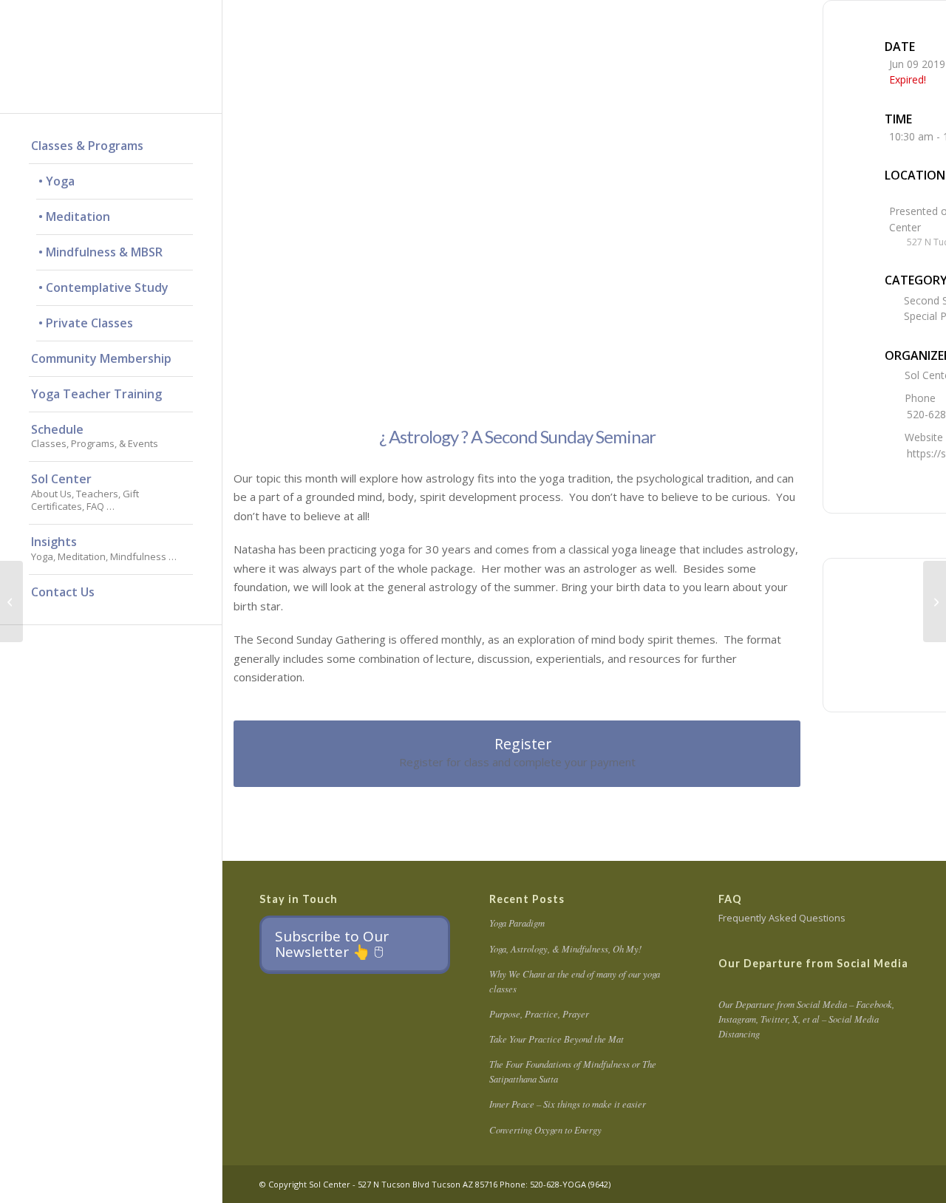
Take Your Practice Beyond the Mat (556, 1038)
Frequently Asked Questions (781, 917)
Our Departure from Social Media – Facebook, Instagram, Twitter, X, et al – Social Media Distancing (806, 1019)
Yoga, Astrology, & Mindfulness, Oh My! (565, 948)
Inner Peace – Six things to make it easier (567, 1103)
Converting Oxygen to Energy (545, 1129)
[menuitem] (111, 146)
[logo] (111, 57)
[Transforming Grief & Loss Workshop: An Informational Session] (11, 601)
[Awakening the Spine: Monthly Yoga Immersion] (934, 601)
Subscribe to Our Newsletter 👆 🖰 (332, 944)
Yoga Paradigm (517, 922)
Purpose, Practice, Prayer (539, 1013)
